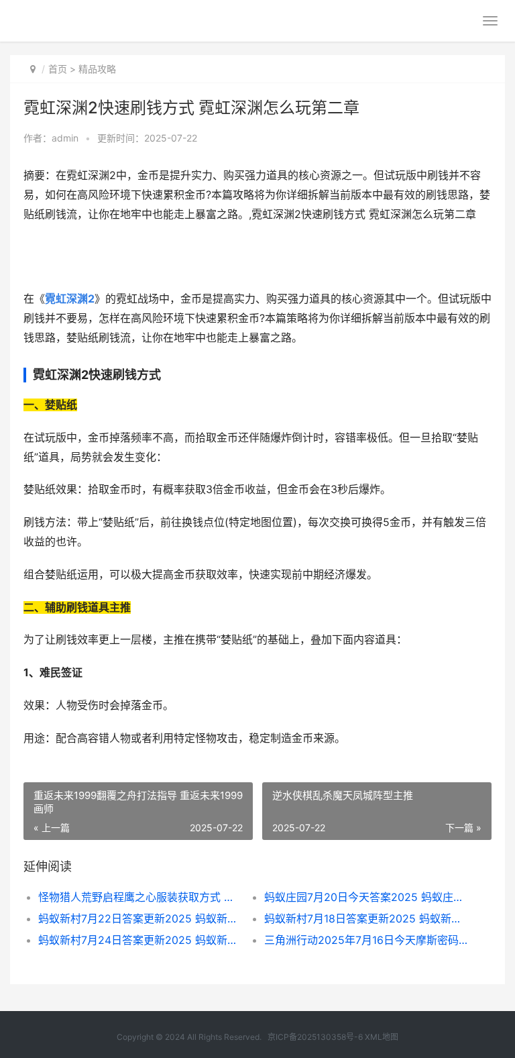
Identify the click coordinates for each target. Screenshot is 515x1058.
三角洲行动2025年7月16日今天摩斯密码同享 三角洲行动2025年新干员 (366, 940)
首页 (57, 68)
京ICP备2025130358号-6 (316, 1037)
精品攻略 (97, 68)
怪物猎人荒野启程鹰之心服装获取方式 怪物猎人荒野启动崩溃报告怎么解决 (140, 897)
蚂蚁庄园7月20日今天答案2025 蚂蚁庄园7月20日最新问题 (366, 897)
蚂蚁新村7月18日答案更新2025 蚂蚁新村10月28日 (366, 918)
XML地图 (381, 1037)
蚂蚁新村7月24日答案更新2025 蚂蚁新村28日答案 (140, 940)
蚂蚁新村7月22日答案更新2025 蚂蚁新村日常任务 (140, 918)
